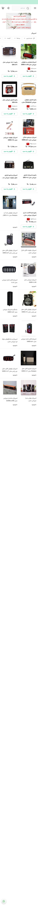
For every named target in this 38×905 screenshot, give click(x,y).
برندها (18, 38)
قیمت (8, 38)
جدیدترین (29, 38)
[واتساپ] (4, 901)
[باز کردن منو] (34, 8)
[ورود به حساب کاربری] (8, 8)
